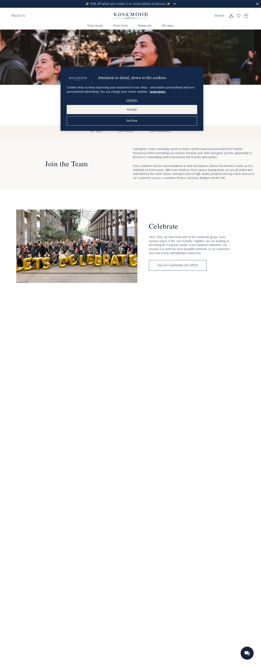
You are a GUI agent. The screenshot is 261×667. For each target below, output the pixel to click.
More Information (39, 34)
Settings (132, 100)
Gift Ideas (167, 26)
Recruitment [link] (58, 34)
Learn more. (158, 92)
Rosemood (21, 34)
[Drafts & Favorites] (238, 16)
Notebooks (145, 26)
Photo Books (95, 26)
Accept (132, 109)
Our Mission (126, 131)
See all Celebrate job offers (177, 265)
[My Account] (231, 16)
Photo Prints (120, 26)
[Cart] (246, 16)
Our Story (96, 131)
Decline (132, 120)
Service (219, 16)
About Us (18, 16)
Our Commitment (160, 131)
